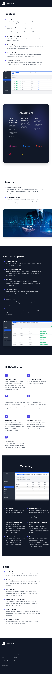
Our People (16, 663)
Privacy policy (5, 660)
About (15, 657)
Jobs (15, 660)
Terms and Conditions (7, 663)
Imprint (3, 657)
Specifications (5, 665)
